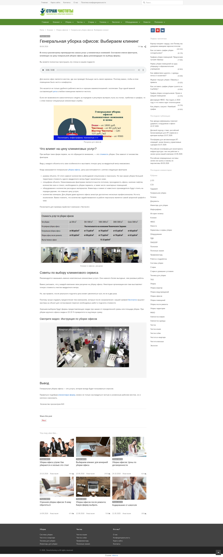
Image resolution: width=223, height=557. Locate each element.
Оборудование (131, 22)
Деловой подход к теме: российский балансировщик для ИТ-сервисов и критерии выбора (164, 132)
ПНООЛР (154, 242)
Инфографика (155, 209)
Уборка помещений (157, 300)
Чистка (80, 22)
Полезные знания (157, 251)
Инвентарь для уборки (159, 205)
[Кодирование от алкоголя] (129, 478)
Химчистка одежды (157, 321)
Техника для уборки (158, 275)
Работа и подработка (158, 259)
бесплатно (133, 300)
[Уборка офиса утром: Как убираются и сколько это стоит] (57, 438)
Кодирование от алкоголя (124, 505)
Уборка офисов (45, 36)
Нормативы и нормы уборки (161, 230)
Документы (154, 201)
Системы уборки (156, 263)
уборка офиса (74, 170)
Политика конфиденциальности (93, 2)
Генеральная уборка (158, 193)
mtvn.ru (115, 555)
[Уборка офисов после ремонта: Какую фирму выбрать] (93, 478)
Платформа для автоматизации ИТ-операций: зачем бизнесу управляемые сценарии (165, 142)
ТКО (152, 280)
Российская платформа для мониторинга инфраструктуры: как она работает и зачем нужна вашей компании (166, 151)
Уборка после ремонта (159, 304)
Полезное (158, 22)
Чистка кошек (155, 329)
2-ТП (152, 181)
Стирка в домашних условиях (162, 271)
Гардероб (154, 189)
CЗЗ (152, 185)
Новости (146, 22)
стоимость (104, 154)
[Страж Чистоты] (56, 12)
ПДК (152, 238)
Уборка (68, 22)
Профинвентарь (156, 255)
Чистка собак (155, 333)
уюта (55, 91)
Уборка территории (157, 308)
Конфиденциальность (121, 538)
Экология (116, 22)
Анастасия (54, 474)
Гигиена (103, 22)
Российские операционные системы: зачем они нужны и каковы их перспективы (164, 160)
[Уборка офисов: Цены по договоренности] (129, 438)
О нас (76, 2)
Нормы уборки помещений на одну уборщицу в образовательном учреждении (163, 66)
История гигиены (156, 214)
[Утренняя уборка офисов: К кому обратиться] (57, 478)
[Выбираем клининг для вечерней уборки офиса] (93, 438)
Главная (44, 2)
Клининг (56, 22)
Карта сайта (55, 2)
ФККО (152, 313)
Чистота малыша (157, 341)
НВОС (152, 222)
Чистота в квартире (158, 337)
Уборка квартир (156, 288)
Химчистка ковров (157, 317)
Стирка (91, 22)
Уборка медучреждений (159, 292)
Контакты (66, 2)
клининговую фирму (66, 395)
